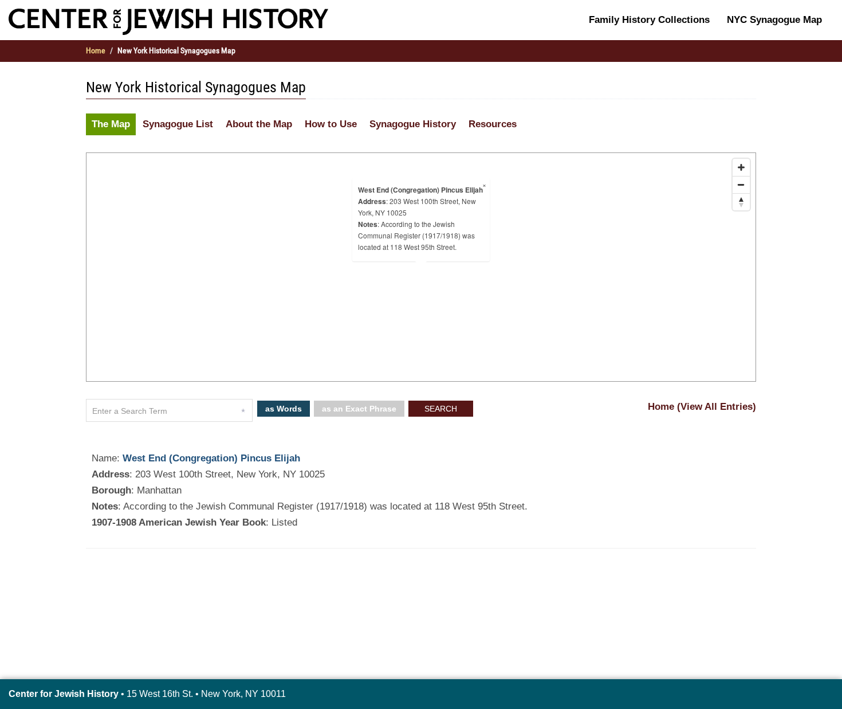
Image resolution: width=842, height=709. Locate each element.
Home (95, 50)
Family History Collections (649, 19)
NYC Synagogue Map (774, 19)
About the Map (259, 124)
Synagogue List (178, 124)
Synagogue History (412, 124)
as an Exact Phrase (359, 408)
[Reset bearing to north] (741, 201)
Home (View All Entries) (702, 406)
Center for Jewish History (64, 694)
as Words (283, 408)
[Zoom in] (741, 167)
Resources (493, 124)
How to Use (331, 124)
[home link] (168, 21)
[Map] (421, 267)
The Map (111, 124)
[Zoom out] (741, 184)
